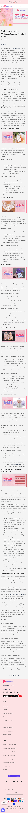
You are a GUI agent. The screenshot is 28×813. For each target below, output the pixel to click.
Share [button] (4, 44)
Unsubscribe (6, 689)
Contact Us (5, 709)
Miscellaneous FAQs (8, 759)
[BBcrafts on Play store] (14, 697)
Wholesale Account (8, 713)
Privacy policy (21, 808)
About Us (5, 706)
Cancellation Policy (8, 720)
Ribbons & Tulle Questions (9, 744)
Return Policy (6, 724)
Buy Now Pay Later (8, 727)
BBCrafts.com (14, 806)
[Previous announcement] (2, 1)
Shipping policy (19, 810)
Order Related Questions (9, 755)
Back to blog (15, 675)
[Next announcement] (25, 1)
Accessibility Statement (9, 762)
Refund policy (13, 808)
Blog (4, 716)
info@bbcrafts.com (8, 685)
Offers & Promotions (8, 731)
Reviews (5, 769)
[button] (20, 6)
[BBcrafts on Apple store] (6, 697)
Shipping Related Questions (10, 751)
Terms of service (10, 810)
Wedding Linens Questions (9, 748)
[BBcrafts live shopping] (20, 697)
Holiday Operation (7, 734)
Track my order (7, 766)
